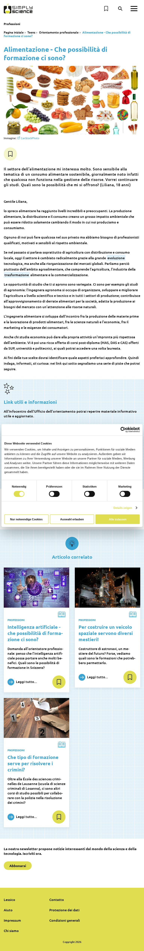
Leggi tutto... (26, 681)
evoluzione (116, 258)
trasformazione (16, 275)
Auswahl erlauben (72, 519)
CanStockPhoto (30, 138)
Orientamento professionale (59, 32)
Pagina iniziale (14, 32)
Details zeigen (122, 507)
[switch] (54, 494)
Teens (31, 32)
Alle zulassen (117, 519)
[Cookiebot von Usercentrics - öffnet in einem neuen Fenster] (123, 430)
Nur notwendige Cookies (26, 519)
